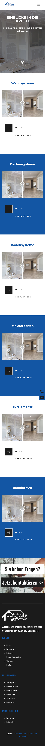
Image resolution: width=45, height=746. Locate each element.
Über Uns (9, 661)
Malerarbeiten (11, 694)
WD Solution (21, 733)
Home (8, 645)
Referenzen (10, 653)
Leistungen (10, 649)
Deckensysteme (12, 686)
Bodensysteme (11, 690)
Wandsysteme (11, 682)
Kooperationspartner (13, 657)
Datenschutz (10, 722)
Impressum (10, 718)
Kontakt (9, 665)
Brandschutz (10, 702)
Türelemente (10, 698)
